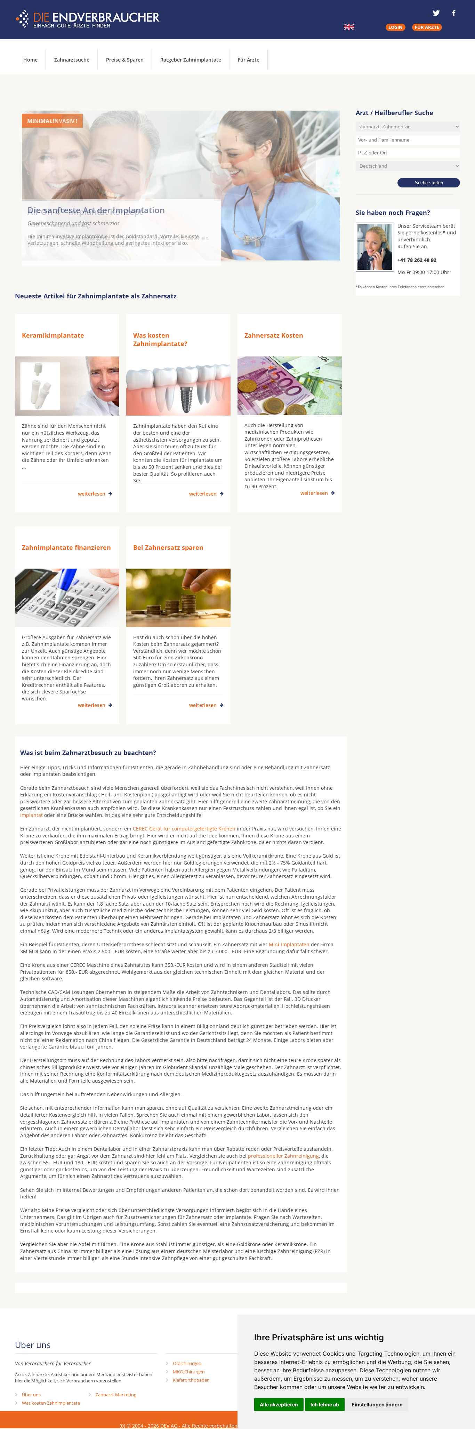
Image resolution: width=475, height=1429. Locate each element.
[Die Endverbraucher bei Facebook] (453, 12)
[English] (349, 27)
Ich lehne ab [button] (325, 1404)
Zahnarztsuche (71, 59)
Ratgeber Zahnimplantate (190, 59)
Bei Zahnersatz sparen (168, 547)
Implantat (31, 815)
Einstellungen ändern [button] (377, 1404)
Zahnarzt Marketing (116, 1394)
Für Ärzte (248, 59)
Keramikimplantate (53, 335)
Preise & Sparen (125, 59)
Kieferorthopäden (191, 1380)
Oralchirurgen (187, 1363)
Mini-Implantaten (289, 944)
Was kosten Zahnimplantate (51, 1403)
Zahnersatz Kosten (273, 335)
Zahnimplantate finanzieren (66, 547)
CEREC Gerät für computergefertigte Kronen (184, 828)
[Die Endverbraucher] (93, 19)
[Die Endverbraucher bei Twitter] (436, 12)
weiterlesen (91, 493)
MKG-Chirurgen (189, 1371)
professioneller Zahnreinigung (283, 1156)
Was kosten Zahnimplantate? (160, 339)
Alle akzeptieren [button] (279, 1404)
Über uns (31, 1394)
